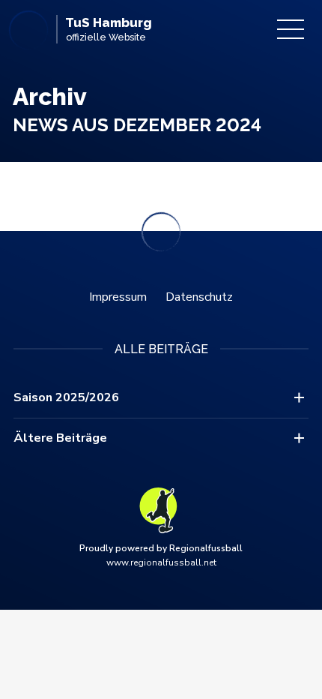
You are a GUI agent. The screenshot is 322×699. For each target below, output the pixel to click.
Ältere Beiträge (60, 438)
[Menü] (290, 29)
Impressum (118, 297)
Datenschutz (199, 297)
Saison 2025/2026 (66, 397)
